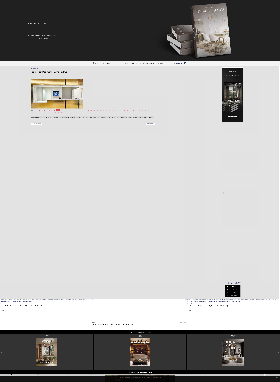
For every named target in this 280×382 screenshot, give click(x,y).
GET (78, 200)
